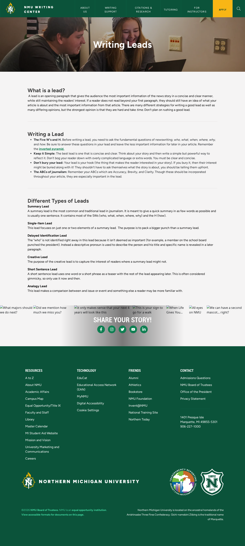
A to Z (29, 378)
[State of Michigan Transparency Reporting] (183, 482)
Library (29, 419)
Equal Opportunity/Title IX (43, 405)
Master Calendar (36, 426)
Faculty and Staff (37, 412)
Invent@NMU (138, 405)
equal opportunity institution (89, 509)
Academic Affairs (37, 392)
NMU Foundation (140, 398)
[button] (239, 8)
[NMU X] (122, 329)
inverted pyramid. (51, 149)
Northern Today (139, 419)
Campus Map (34, 398)
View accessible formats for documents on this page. (52, 514)
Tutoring (171, 9)
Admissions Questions (195, 378)
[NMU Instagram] (112, 329)
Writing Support (111, 9)
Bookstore (135, 392)
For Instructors (197, 9)
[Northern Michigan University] (10, 8)
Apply (222, 9)
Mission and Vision (38, 440)
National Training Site (143, 412)
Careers (30, 458)
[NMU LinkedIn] (144, 329)
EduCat (82, 378)
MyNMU (82, 396)
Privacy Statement (193, 398)
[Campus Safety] (212, 482)
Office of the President (196, 392)
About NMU (33, 385)
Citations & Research (144, 9)
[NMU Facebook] (101, 329)
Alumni (133, 378)
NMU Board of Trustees (196, 385)
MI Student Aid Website (41, 433)
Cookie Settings (88, 410)
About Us (85, 9)
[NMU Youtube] (133, 329)
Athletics (135, 385)
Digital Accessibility (90, 403)
